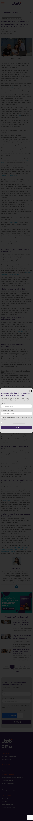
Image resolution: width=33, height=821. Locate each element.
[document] (16, 410)
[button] (30, 391)
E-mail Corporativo (7, 410)
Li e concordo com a (14, 423)
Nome (3, 403)
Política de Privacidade (19, 423)
